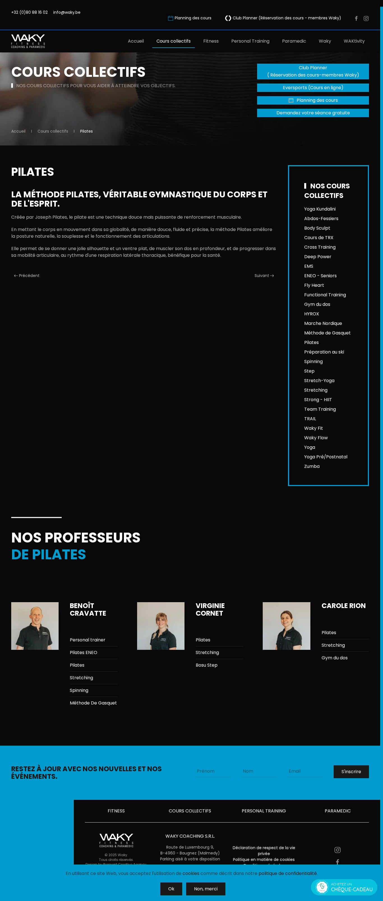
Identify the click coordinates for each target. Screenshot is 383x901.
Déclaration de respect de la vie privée (264, 850)
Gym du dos (317, 304)
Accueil (136, 41)
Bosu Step (207, 665)
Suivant (262, 275)
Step (309, 371)
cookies (191, 873)
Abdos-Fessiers (321, 218)
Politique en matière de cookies (264, 859)
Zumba (312, 466)
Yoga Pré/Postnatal (325, 457)
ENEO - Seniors (320, 275)
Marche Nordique (323, 323)
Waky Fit (313, 428)
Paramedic (294, 41)
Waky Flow (316, 438)
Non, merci (206, 889)
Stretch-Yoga (319, 380)
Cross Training (320, 247)
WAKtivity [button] (354, 41)
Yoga (309, 447)
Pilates (311, 342)
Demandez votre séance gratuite (313, 113)
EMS (308, 266)
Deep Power (317, 256)
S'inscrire (351, 771)
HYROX (311, 314)
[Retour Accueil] (29, 41)
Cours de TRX (318, 237)
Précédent (29, 275)
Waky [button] (325, 41)
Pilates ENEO (83, 652)
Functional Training (325, 295)
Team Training (320, 409)
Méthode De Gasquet (93, 703)
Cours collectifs (173, 41)
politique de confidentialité (288, 873)
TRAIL (310, 418)
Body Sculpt (317, 228)
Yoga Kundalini (320, 209)
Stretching (315, 390)
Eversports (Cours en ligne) (313, 87)
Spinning (313, 361)
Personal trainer (87, 640)
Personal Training (250, 41)
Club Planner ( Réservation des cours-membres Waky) (313, 71)
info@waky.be (66, 12)
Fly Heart (314, 285)
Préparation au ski (324, 352)
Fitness (211, 41)
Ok (171, 889)
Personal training (264, 811)
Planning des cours (194, 18)
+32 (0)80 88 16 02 (29, 12)
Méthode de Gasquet (327, 333)
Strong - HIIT (318, 399)
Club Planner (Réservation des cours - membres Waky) (286, 18)
